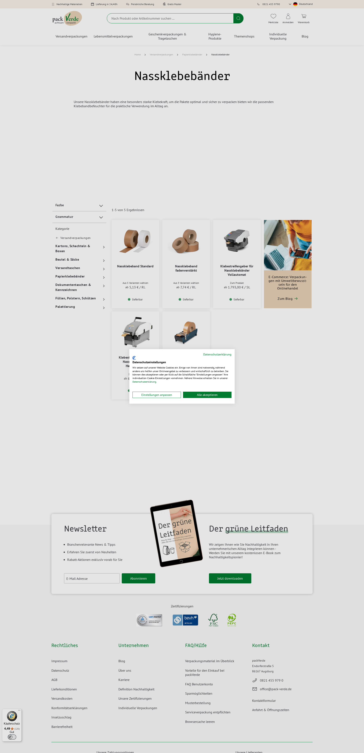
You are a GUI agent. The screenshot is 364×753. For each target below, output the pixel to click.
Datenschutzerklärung (217, 354)
